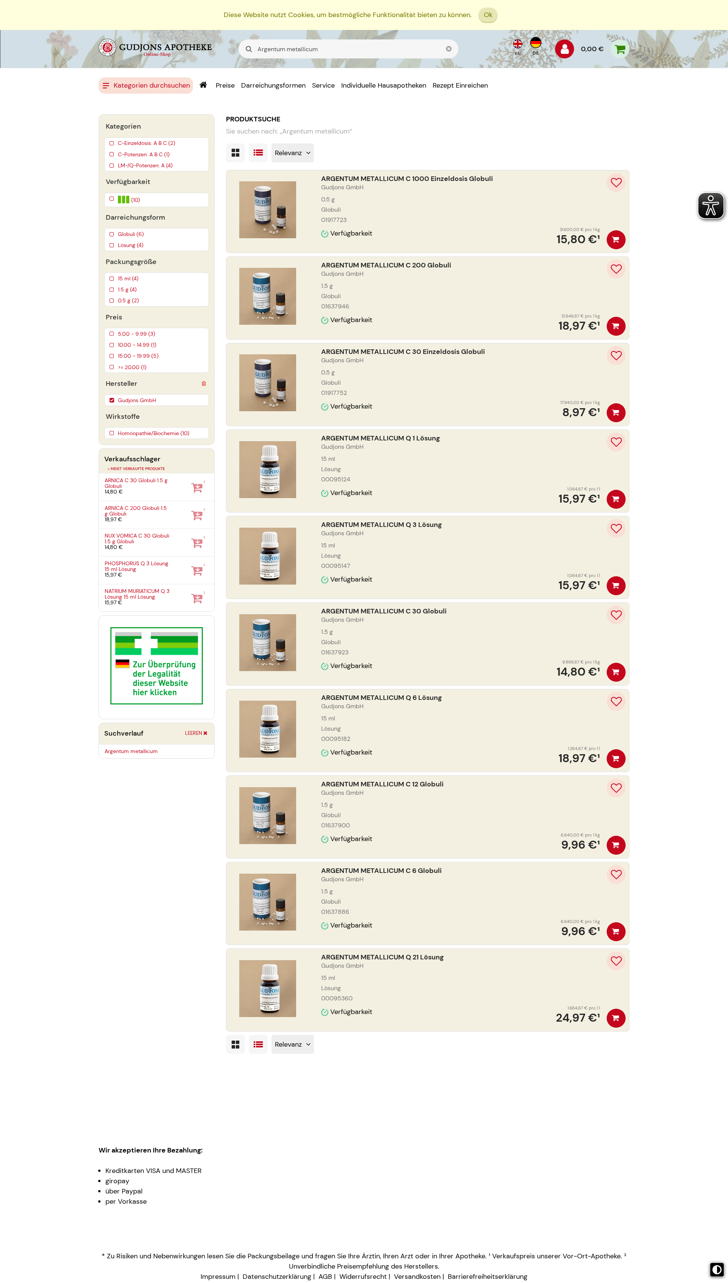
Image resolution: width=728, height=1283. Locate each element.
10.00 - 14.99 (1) (137, 344)
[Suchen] (249, 49)
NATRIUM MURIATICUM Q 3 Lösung (137, 593)
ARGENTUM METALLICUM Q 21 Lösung (382, 957)
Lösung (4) (130, 245)
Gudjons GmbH (137, 400)
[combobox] (348, 48)
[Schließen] (449, 49)
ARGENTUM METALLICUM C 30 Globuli (384, 611)
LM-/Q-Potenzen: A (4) (145, 165)
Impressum (218, 1276)
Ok (488, 14)
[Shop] (203, 85)
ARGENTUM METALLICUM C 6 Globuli (381, 870)
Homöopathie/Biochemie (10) (153, 433)
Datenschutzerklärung (277, 1276)
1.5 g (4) (127, 289)
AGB (325, 1276)
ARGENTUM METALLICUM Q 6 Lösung (381, 697)
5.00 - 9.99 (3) (136, 333)
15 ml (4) (128, 278)
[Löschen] (203, 382)
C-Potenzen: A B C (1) (143, 154)
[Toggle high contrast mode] (717, 1270)
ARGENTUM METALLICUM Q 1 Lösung (380, 438)
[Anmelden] (564, 50)
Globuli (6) (131, 234)
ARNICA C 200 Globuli (136, 510)
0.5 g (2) (128, 300)
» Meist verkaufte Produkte (136, 468)
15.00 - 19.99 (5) (138, 355)
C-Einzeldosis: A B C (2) (146, 143)
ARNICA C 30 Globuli (136, 483)
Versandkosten (417, 1276)
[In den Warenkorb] (616, 239)
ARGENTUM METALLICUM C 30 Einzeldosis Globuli (403, 351)
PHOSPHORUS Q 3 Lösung (136, 566)
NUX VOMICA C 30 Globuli (137, 538)
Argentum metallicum (131, 751)
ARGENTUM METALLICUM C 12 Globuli (382, 784)
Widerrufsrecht (363, 1276)
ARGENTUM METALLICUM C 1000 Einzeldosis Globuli (407, 178)
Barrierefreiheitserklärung (487, 1276)
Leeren (193, 733)
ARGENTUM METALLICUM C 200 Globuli (386, 265)
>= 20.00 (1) (132, 367)
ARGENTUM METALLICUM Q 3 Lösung (381, 524)
